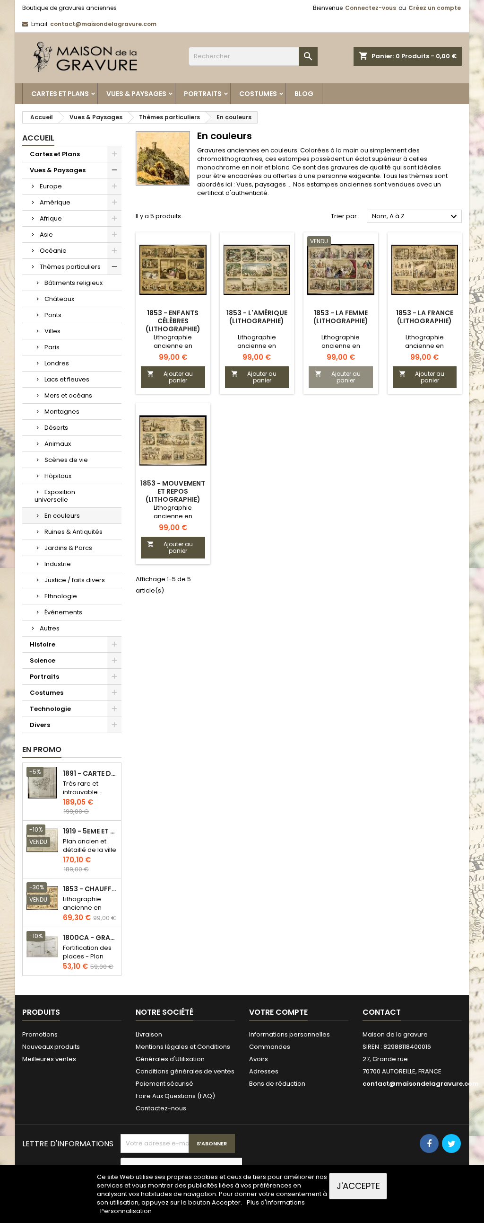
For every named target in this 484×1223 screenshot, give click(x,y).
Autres (50, 628)
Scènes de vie (66, 459)
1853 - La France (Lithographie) (424, 317)
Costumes (258, 93)
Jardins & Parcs (68, 547)
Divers (40, 724)
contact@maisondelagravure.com (103, 24)
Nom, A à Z (415, 216)
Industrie (57, 563)
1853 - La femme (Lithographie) (340, 317)
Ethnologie (60, 596)
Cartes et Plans (60, 93)
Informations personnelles (289, 1034)
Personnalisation (126, 1210)
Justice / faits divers (74, 580)
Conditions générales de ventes (185, 1071)
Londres (56, 363)
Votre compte (278, 1012)
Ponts (52, 314)
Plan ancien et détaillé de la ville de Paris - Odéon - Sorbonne (89, 854)
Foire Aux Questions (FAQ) (175, 1095)
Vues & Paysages (136, 93)
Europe (51, 186)
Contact (382, 1012)
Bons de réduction (277, 1083)
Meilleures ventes (49, 1059)
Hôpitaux (57, 475)
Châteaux (59, 298)
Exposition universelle (55, 495)
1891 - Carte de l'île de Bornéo (90, 774)
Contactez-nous (161, 1108)
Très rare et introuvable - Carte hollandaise (83, 796)
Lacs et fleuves (66, 379)
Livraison (149, 1034)
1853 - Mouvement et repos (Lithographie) (172, 491)
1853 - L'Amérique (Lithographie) (256, 317)
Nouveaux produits (51, 1046)
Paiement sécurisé (164, 1083)
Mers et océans (68, 395)
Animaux (57, 443)
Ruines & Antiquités (73, 531)
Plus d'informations (276, 1202)
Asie (46, 234)
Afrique (51, 218)
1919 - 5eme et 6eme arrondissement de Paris (90, 831)
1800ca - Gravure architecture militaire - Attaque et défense (90, 938)
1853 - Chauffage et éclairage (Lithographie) (90, 889)
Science (42, 660)
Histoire (42, 644)
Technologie (50, 708)
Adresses (263, 1071)
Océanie (53, 250)
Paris (52, 347)
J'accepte (358, 1186)
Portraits (203, 93)
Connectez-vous (370, 8)
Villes (52, 331)
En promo (41, 749)
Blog (303, 93)
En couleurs (62, 515)
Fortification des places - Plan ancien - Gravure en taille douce (89, 960)
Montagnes (61, 411)
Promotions (40, 1034)
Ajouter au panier (170, 377)
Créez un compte (434, 8)
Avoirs (258, 1059)
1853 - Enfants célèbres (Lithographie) (173, 321)
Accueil (38, 138)
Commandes (269, 1046)
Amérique (55, 202)
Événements (63, 612)
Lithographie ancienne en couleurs (82, 908)
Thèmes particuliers (70, 266)
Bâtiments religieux (73, 282)
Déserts (56, 427)
